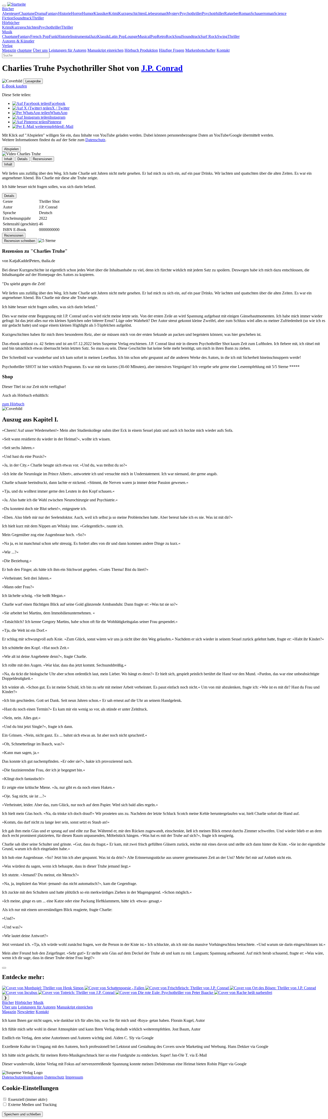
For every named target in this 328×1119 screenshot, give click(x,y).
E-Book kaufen (14, 86)
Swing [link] (222, 36)
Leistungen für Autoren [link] (67, 50)
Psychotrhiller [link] (213, 13)
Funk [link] (53, 36)
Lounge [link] (131, 36)
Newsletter (26, 1012)
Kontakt (42, 1012)
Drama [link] (40, 13)
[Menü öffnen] (4, 5)
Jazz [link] (93, 36)
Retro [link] (161, 36)
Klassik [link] (103, 36)
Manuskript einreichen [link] (105, 50)
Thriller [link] (38, 18)
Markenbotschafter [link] (200, 50)
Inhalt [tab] (8, 159)
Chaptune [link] (27, 13)
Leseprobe (33, 81)
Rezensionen (13, 235)
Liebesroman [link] (155, 13)
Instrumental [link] (80, 36)
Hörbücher (23, 1002)
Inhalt (8, 164)
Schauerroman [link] (262, 13)
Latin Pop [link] (117, 36)
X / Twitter (60, 108)
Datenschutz (95, 140)
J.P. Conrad (162, 68)
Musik (38, 1002)
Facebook (57, 103)
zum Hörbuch (13, 404)
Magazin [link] (9, 50)
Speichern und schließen (22, 1114)
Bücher (8, 1002)
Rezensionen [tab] (42, 159)
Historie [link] (64, 13)
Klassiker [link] (101, 13)
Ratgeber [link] (231, 13)
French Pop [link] (39, 36)
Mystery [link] (173, 13)
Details (9, 196)
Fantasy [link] (52, 13)
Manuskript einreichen (75, 1007)
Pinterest (54, 122)
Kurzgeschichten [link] (131, 13)
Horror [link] (76, 13)
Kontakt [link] (223, 50)
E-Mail (67, 126)
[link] (8, 9)
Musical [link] (144, 36)
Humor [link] (88, 13)
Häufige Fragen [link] (171, 50)
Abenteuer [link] (10, 13)
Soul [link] (178, 36)
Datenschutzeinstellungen (22, 1077)
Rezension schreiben (19, 241)
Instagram (57, 117)
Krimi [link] (113, 13)
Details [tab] (22, 159)
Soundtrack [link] (22, 18)
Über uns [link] (40, 50)
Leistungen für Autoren (37, 1007)
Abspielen (11, 149)
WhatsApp (58, 112)
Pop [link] (153, 36)
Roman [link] (245, 13)
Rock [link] (170, 36)
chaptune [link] (24, 50)
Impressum (74, 1077)
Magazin (9, 1012)
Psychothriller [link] (191, 13)
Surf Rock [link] (208, 36)
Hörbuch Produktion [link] (141, 50)
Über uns (9, 1007)
